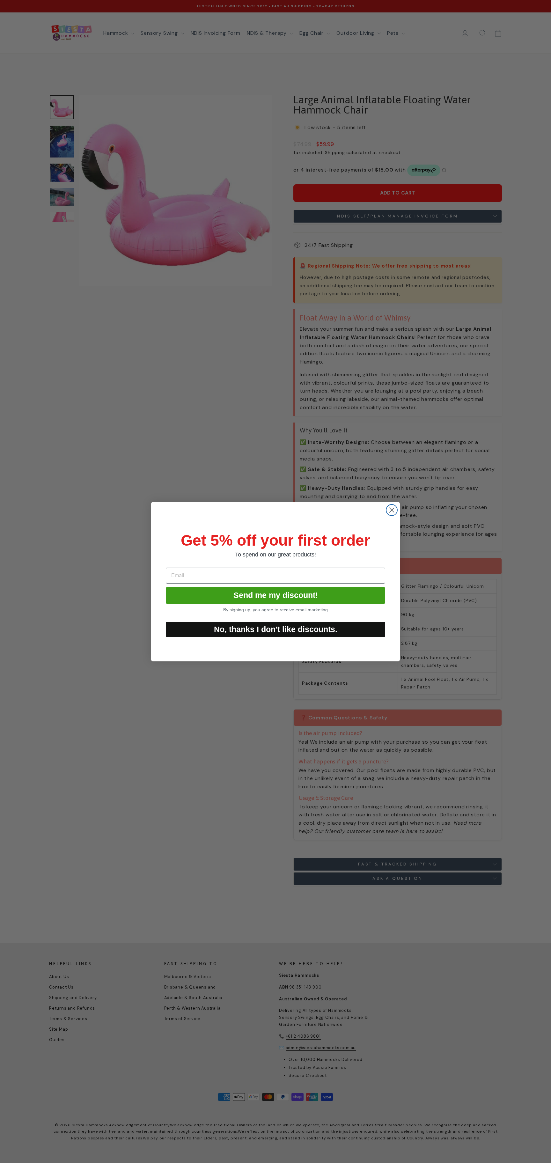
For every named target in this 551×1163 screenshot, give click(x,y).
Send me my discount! (275, 595)
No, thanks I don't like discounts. (275, 629)
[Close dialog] (391, 510)
